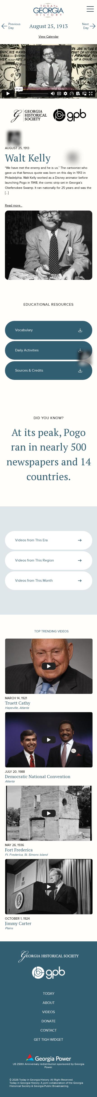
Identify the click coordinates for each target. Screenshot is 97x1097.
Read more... (13, 205)
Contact (48, 1030)
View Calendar (49, 37)
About (49, 1003)
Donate (48, 1021)
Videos (48, 1012)
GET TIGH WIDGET (48, 1040)
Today (48, 994)
